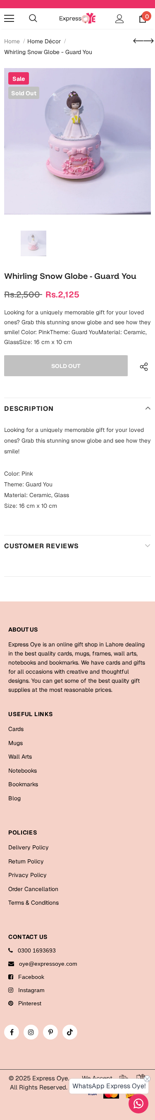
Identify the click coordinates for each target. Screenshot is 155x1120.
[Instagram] (31, 1032)
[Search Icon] (33, 18)
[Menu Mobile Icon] (9, 19)
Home (12, 41)
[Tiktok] (69, 1032)
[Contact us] (138, 1103)
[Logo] (77, 18)
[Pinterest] (50, 1032)
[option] (77, 141)
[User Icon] (119, 18)
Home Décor (44, 41)
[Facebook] (11, 1032)
